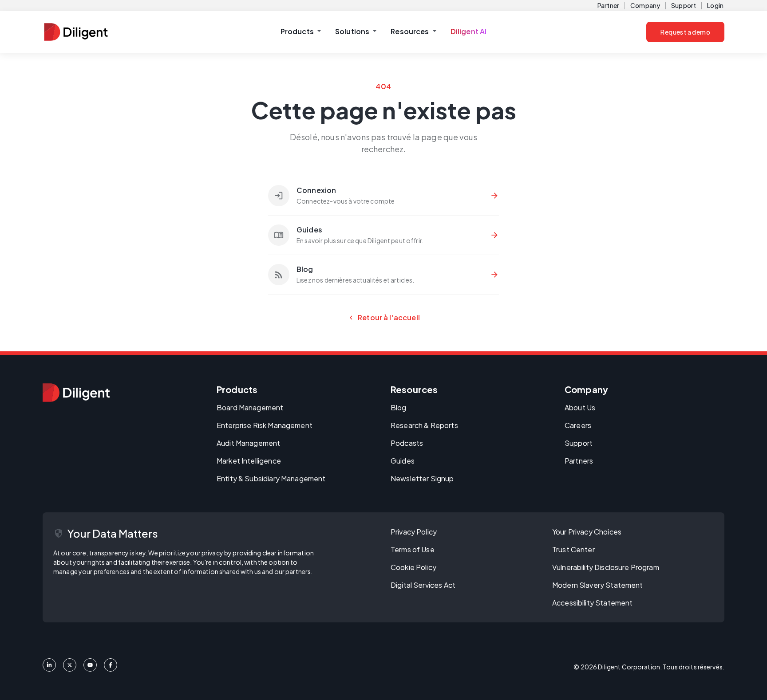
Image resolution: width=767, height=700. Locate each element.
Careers (578, 425)
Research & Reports (424, 425)
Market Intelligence (249, 460)
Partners (579, 460)
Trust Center (573, 549)
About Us (580, 407)
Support (683, 5)
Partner (608, 5)
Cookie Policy (413, 567)
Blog (399, 407)
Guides (403, 460)
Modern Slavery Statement (597, 585)
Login (715, 5)
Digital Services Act (423, 585)
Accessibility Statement (592, 602)
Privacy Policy (414, 531)
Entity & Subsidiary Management (271, 478)
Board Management (250, 407)
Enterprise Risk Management (264, 425)
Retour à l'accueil (383, 317)
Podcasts (407, 443)
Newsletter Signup (422, 478)
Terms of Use (413, 549)
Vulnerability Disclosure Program (605, 567)
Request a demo (685, 32)
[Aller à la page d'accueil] (76, 392)
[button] (301, 32)
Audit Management (248, 443)
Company (645, 5)
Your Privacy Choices (586, 531)
